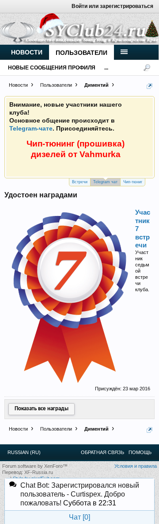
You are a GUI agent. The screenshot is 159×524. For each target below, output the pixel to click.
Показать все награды (41, 409)
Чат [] (79, 517)
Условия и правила (135, 466)
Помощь (140, 452)
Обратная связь (102, 452)
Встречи (79, 182)
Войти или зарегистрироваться (112, 6)
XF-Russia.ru (38, 472)
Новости (26, 52)
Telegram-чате (31, 128)
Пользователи (81, 52)
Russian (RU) (24, 452)
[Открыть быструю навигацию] (149, 86)
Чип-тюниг (132, 182)
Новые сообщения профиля (51, 68)
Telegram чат (105, 182)
